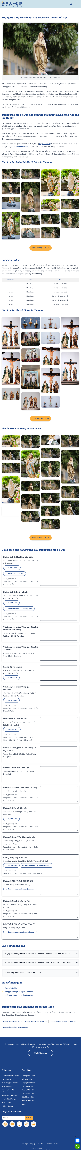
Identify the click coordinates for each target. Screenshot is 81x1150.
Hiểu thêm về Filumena (10, 1073)
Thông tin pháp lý (29, 1141)
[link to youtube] (12, 1121)
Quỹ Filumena (40, 1050)
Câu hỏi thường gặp (9, 1096)
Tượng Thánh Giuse (29, 1087)
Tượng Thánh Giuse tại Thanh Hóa (15, 1024)
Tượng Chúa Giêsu (28, 1080)
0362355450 (12, 819)
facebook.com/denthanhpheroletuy (21, 932)
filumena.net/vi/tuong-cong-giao (38, 865)
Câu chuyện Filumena (10, 1080)
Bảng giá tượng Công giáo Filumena (19, 989)
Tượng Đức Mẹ (45, 144)
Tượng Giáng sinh (28, 1073)
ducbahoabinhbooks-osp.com (20, 608)
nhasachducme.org (15, 573)
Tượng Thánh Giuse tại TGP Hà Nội (63, 1019)
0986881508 (12, 865)
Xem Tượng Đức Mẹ (40, 248)
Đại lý (24, 1101)
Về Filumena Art (8, 1076)
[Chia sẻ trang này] (33, 1121)
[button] (76, 4)
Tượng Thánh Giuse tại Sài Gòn (36, 1019)
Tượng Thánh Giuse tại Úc (12, 1019)
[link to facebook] (5, 1121)
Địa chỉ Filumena (28, 1098)
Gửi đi (29, 1115)
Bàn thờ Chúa (27, 1076)
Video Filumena (7, 1103)
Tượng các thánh (28, 1090)
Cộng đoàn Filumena (9, 1092)
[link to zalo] (76, 1139)
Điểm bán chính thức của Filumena (19, 992)
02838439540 (13, 568)
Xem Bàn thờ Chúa (40, 419)
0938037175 (12, 603)
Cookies (41, 1141)
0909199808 (12, 700)
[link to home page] (13, 4)
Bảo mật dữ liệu (52, 1141)
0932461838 (12, 677)
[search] (71, 4)
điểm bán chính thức (19, 147)
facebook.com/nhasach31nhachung (21, 889)
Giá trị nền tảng (7, 1083)
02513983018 (13, 729)
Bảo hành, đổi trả (28, 1094)
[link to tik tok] (26, 1121)
